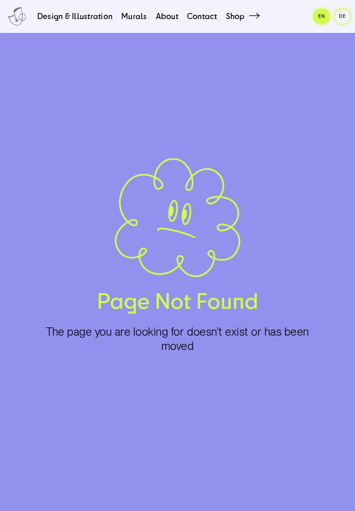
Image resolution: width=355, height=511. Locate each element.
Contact (202, 16)
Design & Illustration (75, 16)
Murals (134, 16)
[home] (16, 16)
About (167, 16)
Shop (235, 16)
